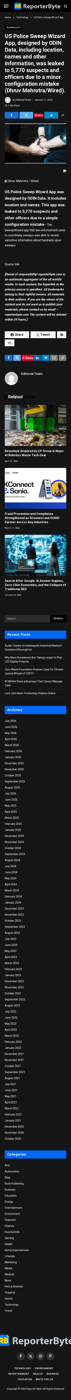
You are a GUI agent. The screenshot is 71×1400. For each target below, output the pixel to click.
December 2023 (14, 908)
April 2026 (11, 739)
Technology (13, 27)
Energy (9, 1201)
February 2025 (13, 823)
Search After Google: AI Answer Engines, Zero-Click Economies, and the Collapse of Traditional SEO (35, 585)
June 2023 (11, 944)
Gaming (9, 1238)
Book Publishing (14, 1183)
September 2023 (15, 926)
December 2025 (14, 763)
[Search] (65, 6)
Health (8, 1244)
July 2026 (10, 720)
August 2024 (12, 860)
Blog (7, 1177)
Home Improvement (17, 1250)
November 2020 (14, 1132)
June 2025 (11, 799)
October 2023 (13, 920)
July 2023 (10, 938)
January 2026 (13, 757)
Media (8, 1268)
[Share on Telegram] (51, 115)
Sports (9, 1298)
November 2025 (14, 769)
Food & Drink (12, 1231)
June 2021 (11, 1090)
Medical (9, 1274)
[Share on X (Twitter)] (26, 115)
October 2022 (13, 993)
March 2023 (12, 963)
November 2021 (14, 1059)
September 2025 (15, 781)
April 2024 (11, 884)
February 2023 (13, 969)
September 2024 (15, 854)
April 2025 (11, 811)
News (8, 1280)
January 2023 (13, 975)
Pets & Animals (14, 1286)
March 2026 (12, 745)
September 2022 (15, 999)
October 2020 (13, 1138)
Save (40, 115)
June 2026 (11, 726)
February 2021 (13, 1114)
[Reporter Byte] (37, 6)
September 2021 (15, 1072)
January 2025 (13, 829)
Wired (34, 181)
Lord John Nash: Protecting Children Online (30, 693)
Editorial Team (23, 100)
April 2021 (11, 1102)
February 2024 (13, 896)
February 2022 (13, 1041)
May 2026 (10, 733)
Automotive (12, 1171)
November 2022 (14, 987)
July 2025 (10, 793)
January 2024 (13, 902)
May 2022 (10, 1023)
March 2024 (12, 890)
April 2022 (11, 1029)
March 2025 (12, 817)
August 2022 (12, 1005)
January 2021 (13, 1120)
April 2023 (11, 957)
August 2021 (12, 1078)
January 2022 (13, 1047)
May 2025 (10, 805)
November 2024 (14, 842)
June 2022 (11, 1017)
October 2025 (13, 775)
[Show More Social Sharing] (62, 115)
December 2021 (14, 1053)
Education (11, 1195)
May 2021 (10, 1096)
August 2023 (12, 932)
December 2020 (14, 1126)
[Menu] (6, 6)
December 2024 (14, 835)
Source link (12, 264)
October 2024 (13, 848)
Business (10, 1189)
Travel (8, 1310)
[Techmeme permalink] (6, 181)
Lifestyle (10, 1256)
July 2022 (10, 1011)
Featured (10, 1219)
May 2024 (10, 878)
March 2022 (12, 1035)
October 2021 (13, 1066)
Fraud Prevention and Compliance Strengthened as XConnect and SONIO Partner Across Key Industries (32, 518)
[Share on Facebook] (12, 115)
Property (10, 1292)
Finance (9, 1225)
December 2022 (14, 981)
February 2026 (13, 751)
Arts (7, 1165)
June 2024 (11, 872)
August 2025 (12, 787)
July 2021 (10, 1084)
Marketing (11, 1262)
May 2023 (10, 951)
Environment (12, 1213)
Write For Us (44, 1379)
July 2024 (10, 866)
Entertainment (13, 1207)
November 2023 (14, 914)
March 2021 (12, 1108)
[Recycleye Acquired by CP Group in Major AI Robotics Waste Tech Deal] (35, 425)
